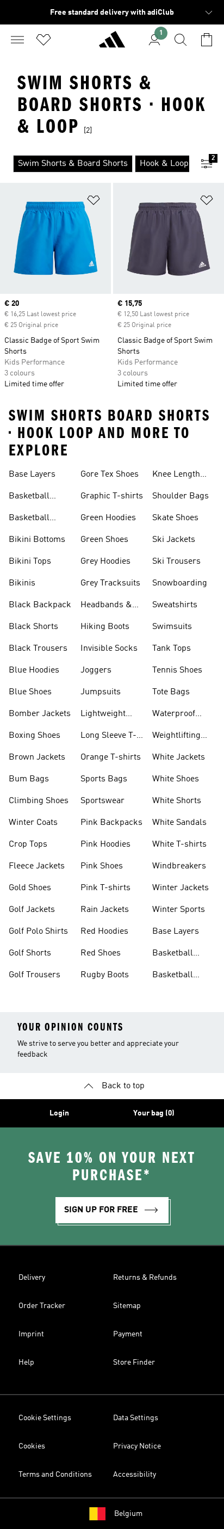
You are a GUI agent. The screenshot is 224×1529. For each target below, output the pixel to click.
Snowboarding (179, 583)
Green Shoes (104, 539)
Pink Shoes (101, 866)
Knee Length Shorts (176, 475)
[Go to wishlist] (43, 40)
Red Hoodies (104, 931)
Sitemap (127, 1306)
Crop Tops (28, 844)
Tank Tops (171, 648)
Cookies (31, 1446)
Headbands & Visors (106, 606)
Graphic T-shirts (111, 496)
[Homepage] (112, 44)
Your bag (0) (154, 1113)
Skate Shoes (175, 518)
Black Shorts (33, 626)
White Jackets (178, 757)
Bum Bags (29, 779)
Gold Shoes (30, 888)
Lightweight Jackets (103, 715)
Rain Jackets (104, 909)
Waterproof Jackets (173, 715)
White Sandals (179, 822)
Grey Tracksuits (110, 583)
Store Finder (134, 1362)
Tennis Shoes (177, 670)
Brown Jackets (37, 757)
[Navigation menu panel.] (17, 40)
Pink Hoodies (105, 844)
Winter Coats (33, 822)
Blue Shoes (30, 692)
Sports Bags (103, 779)
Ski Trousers (176, 561)
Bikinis (22, 583)
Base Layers (32, 474)
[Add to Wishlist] (93, 202)
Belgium (128, 1514)
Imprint (31, 1334)
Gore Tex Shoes (109, 474)
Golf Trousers (34, 975)
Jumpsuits (100, 692)
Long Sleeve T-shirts (108, 736)
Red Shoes (100, 953)
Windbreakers (179, 866)
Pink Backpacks (111, 822)
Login (59, 1113)
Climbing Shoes (39, 801)
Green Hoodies (108, 518)
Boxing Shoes (34, 735)
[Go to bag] (207, 40)
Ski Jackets (173, 539)
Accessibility (134, 1474)
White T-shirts (179, 844)
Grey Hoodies (105, 561)
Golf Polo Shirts (38, 931)
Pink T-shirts (105, 888)
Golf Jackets (32, 909)
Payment (127, 1334)
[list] (94, 163)
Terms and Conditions (55, 1474)
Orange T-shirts (110, 757)
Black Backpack (40, 605)
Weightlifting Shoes (176, 736)
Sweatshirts (174, 605)
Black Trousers (38, 648)
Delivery (31, 1277)
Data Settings (135, 1418)
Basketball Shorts (29, 519)
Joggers (95, 670)
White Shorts (176, 801)
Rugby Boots (104, 975)
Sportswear (102, 801)
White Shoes (175, 779)
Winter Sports (178, 909)
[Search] (180, 40)
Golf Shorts (30, 953)
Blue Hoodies (34, 670)
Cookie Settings (44, 1418)
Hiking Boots (104, 626)
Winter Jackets (180, 888)
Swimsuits (172, 626)
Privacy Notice (137, 1446)
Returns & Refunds (145, 1277)
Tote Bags (171, 692)
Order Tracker (41, 1306)
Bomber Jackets (40, 714)
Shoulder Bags (180, 496)
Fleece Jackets (37, 866)
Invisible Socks (109, 648)
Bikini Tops (30, 561)
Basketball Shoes (29, 497)
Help (26, 1362)
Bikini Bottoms (37, 539)
